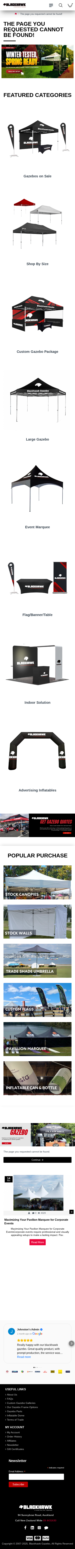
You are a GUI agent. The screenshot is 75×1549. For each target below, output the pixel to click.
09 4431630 (49, 1520)
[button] (3, 1212)
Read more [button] (24, 1356)
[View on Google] (11, 1331)
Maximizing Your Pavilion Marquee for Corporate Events (36, 1221)
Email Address (17, 1471)
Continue (36, 1160)
